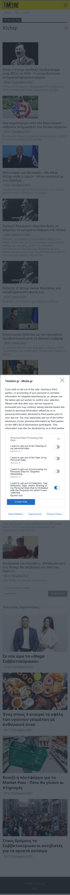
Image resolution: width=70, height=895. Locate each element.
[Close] (63, 381)
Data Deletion (15, 514)
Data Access (35, 514)
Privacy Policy (54, 514)
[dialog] (35, 447)
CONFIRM (21, 502)
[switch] (57, 447)
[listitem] (35, 439)
